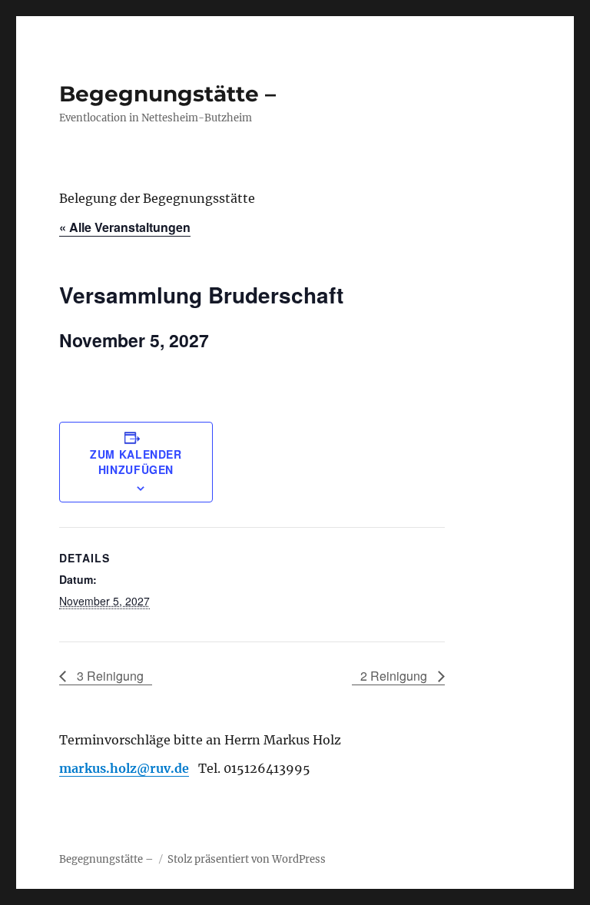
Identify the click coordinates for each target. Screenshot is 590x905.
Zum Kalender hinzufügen (136, 461)
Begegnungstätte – (167, 94)
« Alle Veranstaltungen (125, 227)
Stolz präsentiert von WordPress (246, 859)
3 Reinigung (109, 676)
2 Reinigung (395, 676)
